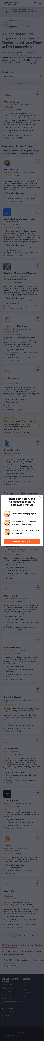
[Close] (40, 497)
